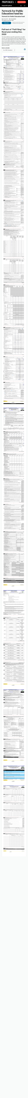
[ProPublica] (8, 2)
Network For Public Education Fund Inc (12, 12)
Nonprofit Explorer (7, 5)
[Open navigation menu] (15, 2)
